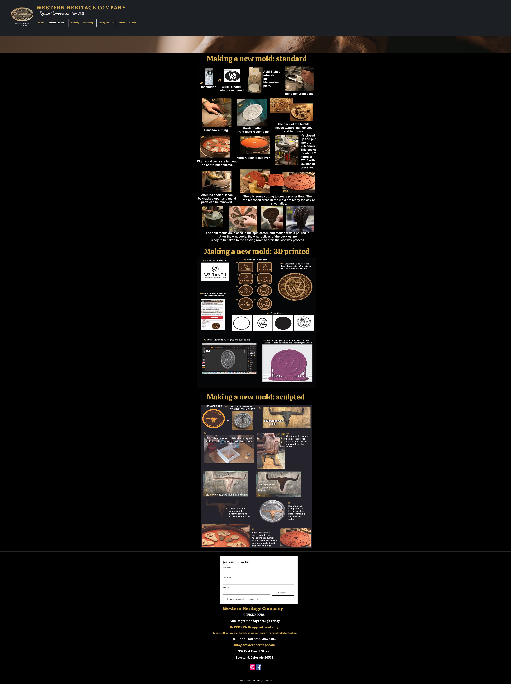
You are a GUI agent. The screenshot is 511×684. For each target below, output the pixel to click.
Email (226, 587)
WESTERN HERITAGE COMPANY (81, 7)
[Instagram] (252, 667)
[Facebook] (258, 667)
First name (227, 567)
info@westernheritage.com (254, 645)
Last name (227, 577)
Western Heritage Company (252, 608)
